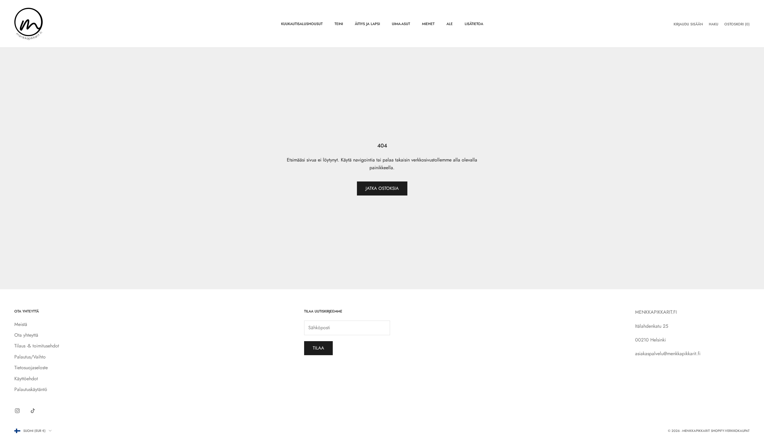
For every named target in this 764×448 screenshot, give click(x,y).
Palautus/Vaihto (30, 356)
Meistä (20, 324)
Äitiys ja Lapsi (367, 24)
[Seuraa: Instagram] (17, 411)
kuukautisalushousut (302, 24)
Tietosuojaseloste (31, 367)
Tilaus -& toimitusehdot (36, 345)
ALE (449, 24)
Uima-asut (401, 24)
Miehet (428, 24)
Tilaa (318, 348)
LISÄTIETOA (474, 24)
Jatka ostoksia (382, 188)
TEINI (339, 24)
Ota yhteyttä (26, 335)
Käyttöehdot (26, 378)
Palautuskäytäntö (30, 389)
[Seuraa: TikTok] (33, 411)
